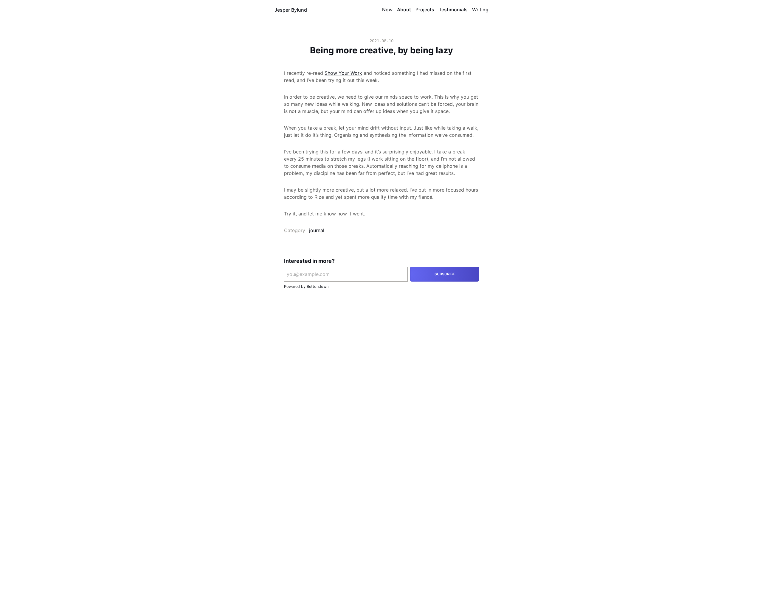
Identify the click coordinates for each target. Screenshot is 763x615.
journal (316, 230)
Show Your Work (343, 73)
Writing (480, 10)
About (404, 10)
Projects (424, 10)
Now (387, 10)
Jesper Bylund (291, 10)
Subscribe (445, 274)
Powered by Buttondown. (306, 286)
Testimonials (453, 10)
